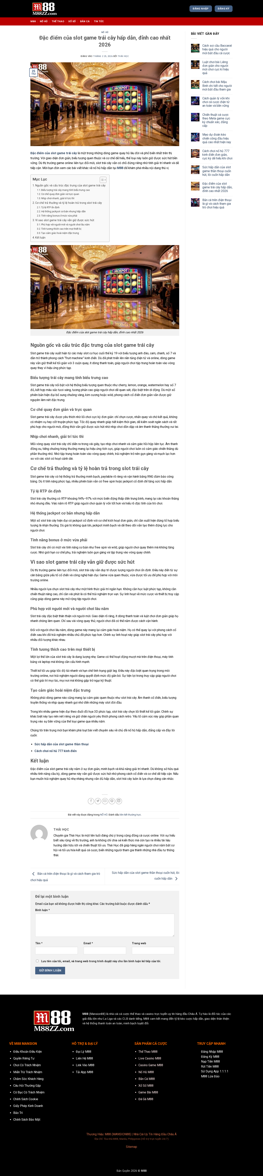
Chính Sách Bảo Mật (26, 1119)
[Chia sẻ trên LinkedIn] (119, 801)
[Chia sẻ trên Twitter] (98, 801)
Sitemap (131, 1147)
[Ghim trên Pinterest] (112, 801)
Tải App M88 (84, 1072)
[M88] (49, 8)
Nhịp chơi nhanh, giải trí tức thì (57, 198)
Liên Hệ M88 (84, 1058)
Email (88, 943)
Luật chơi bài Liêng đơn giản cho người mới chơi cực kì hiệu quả (215, 67)
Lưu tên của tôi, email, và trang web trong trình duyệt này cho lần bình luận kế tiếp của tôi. (101, 961)
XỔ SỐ (72, 21)
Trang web (139, 943)
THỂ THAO (58, 21)
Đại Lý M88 (83, 1051)
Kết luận (40, 237)
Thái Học (123, 56)
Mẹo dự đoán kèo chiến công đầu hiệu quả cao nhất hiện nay (216, 138)
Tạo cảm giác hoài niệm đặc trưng (60, 233)
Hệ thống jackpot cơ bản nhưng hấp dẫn (63, 211)
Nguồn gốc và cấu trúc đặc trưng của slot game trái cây (70, 185)
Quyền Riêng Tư (23, 1058)
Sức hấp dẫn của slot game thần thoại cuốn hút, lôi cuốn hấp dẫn (216, 170)
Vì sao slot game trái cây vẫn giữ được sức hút (64, 220)
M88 (33, 21)
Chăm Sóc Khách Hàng (28, 1079)
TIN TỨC (99, 21)
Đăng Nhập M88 (212, 1051)
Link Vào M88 (85, 1065)
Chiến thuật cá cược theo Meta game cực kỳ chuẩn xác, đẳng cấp (216, 120)
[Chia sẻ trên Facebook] (91, 801)
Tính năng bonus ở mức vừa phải (59, 215)
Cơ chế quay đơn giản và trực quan (60, 194)
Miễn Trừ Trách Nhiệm (27, 1072)
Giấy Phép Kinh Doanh (28, 1106)
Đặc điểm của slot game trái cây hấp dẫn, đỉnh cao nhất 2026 (217, 187)
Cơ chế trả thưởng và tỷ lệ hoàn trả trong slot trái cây (68, 203)
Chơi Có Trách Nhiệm (27, 1065)
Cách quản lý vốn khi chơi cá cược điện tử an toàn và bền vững (215, 101)
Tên (39, 943)
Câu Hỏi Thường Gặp (27, 1085)
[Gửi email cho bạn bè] (105, 801)
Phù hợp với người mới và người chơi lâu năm (65, 224)
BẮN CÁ (85, 21)
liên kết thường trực (130, 814)
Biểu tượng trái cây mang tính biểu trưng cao (65, 190)
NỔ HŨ (43, 21)
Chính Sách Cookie (25, 1099)
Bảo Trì (18, 1113)
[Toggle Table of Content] (101, 180)
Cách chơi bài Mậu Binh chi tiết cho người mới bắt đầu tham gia (217, 85)
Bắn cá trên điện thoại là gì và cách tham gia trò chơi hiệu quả (216, 203)
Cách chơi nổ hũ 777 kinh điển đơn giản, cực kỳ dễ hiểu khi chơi (217, 154)
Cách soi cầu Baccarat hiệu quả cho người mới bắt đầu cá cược (217, 49)
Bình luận (42, 910)
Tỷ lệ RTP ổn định (50, 207)
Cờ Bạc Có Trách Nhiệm (28, 1092)
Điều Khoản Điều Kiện (27, 1051)
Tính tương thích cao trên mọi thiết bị (61, 228)
